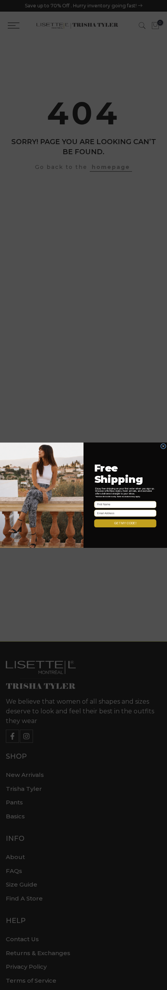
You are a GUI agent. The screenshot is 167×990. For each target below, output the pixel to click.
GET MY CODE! (125, 523)
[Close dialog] (163, 446)
